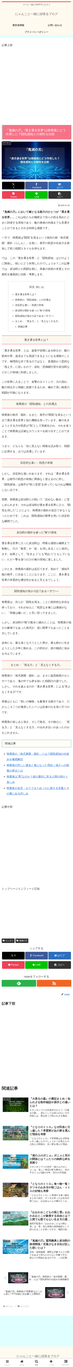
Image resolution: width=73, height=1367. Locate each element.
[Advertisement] (36, 84)
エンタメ (9, 940)
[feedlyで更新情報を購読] (19, 983)
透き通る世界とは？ (25, 294)
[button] (59, 195)
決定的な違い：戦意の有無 (29, 305)
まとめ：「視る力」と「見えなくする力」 (37, 321)
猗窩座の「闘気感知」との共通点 (33, 299)
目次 (32, 286)
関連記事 (23, 326)
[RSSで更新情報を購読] (54, 983)
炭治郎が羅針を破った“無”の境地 (32, 310)
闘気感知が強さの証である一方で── (34, 316)
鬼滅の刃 (23, 940)
